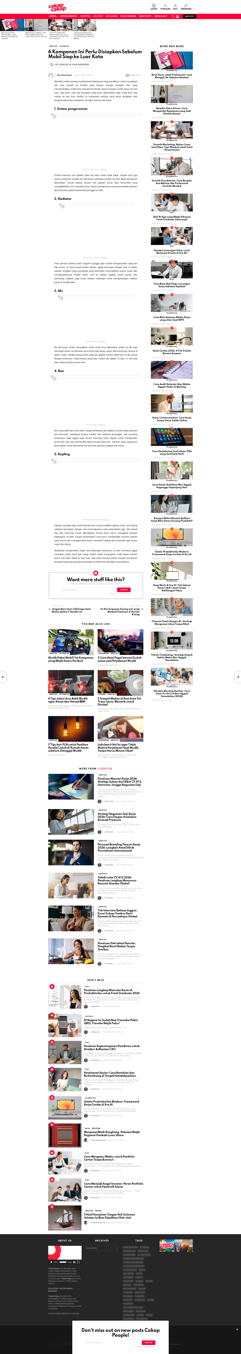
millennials (141, 1300)
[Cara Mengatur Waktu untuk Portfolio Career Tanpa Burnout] (64, 1163)
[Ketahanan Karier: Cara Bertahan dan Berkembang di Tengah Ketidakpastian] (64, 1079)
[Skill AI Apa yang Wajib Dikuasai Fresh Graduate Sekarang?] (172, 202)
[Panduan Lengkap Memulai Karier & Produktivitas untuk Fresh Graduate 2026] (64, 997)
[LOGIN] (177, 16)
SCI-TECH (98, 16)
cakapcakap (130, 1255)
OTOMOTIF (64, 653)
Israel (149, 1281)
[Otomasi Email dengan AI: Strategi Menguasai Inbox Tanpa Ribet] (172, 607)
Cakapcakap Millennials (134, 1266)
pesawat (141, 1311)
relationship (129, 1315)
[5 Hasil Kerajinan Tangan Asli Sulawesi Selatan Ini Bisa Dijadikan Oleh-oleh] (64, 1217)
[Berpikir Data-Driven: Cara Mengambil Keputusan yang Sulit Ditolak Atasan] (36, 25)
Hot (175, 9)
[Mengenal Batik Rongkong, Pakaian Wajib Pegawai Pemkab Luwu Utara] (64, 1135)
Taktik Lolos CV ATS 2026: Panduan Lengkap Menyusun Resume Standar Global (117, 880)
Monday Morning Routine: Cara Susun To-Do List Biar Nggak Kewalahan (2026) (172, 694)
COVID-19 (129, 1273)
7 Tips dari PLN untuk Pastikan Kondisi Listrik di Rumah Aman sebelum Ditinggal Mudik (68, 747)
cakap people (130, 1270)
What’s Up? (145, 16)
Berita (52, 16)
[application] (65, 1255)
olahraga (129, 1303)
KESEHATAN (104, 653)
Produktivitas (90, 1098)
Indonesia (129, 1281)
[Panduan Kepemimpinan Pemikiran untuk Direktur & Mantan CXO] (64, 1052)
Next (239, 30)
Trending (186, 9)
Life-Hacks (111, 16)
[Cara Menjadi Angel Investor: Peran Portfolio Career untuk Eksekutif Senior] (64, 1190)
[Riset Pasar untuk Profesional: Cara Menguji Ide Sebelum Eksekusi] (12, 25)
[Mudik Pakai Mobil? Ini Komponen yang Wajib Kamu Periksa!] (71, 642)
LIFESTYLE (85, 16)
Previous (1, 30)
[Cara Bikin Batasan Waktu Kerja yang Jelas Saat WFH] (172, 303)
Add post (189, 16)
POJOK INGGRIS (128, 16)
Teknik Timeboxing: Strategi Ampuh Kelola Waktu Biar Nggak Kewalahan (171, 658)
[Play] (51, 1262)
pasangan (129, 1311)
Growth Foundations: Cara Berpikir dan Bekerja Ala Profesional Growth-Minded (172, 183)
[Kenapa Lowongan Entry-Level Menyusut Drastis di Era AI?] (172, 236)
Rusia (150, 1315)
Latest (154, 9)
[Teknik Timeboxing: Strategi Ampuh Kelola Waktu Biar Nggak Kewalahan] (172, 640)
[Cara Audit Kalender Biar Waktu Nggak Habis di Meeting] (172, 370)
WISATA (98, 1211)
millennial (128, 1300)
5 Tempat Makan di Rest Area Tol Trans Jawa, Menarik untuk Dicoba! (119, 701)
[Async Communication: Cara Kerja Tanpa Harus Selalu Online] (172, 403)
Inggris (140, 1281)
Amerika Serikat (131, 1247)
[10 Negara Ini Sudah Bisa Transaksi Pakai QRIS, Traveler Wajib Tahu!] (64, 1025)
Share (54, 116)
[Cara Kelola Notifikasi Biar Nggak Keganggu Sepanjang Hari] (172, 470)
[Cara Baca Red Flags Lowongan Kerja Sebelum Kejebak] (172, 269)
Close (237, 1329)
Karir (87, 986)
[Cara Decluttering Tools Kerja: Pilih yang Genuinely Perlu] (172, 437)
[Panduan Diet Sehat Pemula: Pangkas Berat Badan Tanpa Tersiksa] (71, 951)
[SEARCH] (173, 16)
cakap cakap (145, 1255)
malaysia (128, 1296)
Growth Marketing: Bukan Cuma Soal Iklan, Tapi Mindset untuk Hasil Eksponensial (171, 147)
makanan (128, 1292)
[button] (65, 1255)
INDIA (139, 1277)
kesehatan (139, 1285)
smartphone (142, 1319)
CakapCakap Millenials (134, 1258)
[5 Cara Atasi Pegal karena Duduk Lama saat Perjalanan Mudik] (120, 642)
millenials (140, 1296)
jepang (128, 1285)
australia (145, 1247)
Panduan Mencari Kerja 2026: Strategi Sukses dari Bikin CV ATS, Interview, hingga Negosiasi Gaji (120, 781)
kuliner (142, 1288)
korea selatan (130, 1288)
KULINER (102, 694)
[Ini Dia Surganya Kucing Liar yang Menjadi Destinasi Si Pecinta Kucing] (238, 677)
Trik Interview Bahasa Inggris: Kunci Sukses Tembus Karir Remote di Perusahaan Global (117, 913)
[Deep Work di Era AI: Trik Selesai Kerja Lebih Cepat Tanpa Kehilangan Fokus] (172, 571)
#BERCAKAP (161, 16)
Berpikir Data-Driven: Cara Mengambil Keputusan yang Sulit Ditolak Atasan (35, 35)
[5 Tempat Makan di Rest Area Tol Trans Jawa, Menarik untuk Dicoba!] (120, 683)
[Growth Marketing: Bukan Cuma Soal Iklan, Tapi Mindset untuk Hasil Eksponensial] (60, 25)
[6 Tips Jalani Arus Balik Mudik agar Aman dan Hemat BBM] (71, 683)
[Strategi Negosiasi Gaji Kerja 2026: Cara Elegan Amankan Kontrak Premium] (71, 822)
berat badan (130, 1251)
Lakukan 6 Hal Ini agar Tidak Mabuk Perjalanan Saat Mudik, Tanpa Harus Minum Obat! (118, 747)
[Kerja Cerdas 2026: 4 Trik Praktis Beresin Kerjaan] (172, 336)
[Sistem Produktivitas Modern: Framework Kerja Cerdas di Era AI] (64, 1108)
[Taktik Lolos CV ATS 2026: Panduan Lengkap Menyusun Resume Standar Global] (71, 885)
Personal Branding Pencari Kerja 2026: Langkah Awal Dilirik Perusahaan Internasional (119, 847)
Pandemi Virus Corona (134, 1307)
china (143, 1270)
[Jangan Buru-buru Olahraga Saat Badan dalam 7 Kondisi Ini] (3, 677)
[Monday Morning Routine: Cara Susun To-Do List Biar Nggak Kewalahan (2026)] (172, 677)
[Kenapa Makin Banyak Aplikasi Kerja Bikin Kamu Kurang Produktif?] (172, 504)
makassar (140, 1292)
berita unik (144, 1251)
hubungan (129, 1277)
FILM (140, 1273)
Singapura (129, 1319)
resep (141, 1315)
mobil (151, 1300)
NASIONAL (96, 1128)
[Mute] (74, 1262)
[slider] (63, 1262)
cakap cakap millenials (134, 1262)
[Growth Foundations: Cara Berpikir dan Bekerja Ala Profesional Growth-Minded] (84, 25)
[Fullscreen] (78, 1262)
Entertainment (68, 16)
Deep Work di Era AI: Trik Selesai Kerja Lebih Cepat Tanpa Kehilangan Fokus (172, 588)
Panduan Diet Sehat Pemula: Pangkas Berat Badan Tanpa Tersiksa (116, 946)
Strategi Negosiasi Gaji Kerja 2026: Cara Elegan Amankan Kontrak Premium (117, 817)
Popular (165, 9)
